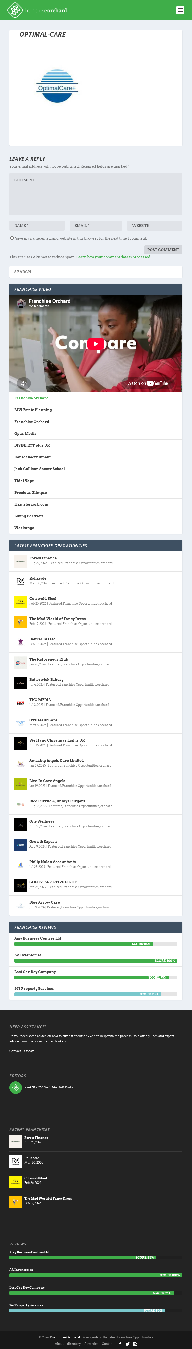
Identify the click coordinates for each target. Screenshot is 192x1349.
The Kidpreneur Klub (49, 659)
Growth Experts (44, 842)
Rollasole (38, 578)
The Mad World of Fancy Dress (58, 619)
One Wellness (42, 821)
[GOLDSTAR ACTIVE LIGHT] (20, 885)
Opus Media (25, 434)
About (59, 1344)
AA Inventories (28, 955)
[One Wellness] (20, 824)
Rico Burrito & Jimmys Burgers (57, 801)
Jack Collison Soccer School (39, 469)
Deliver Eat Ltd (43, 639)
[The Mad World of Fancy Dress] (20, 622)
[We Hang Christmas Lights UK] (20, 743)
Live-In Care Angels (48, 781)
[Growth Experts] (20, 845)
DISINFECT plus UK (32, 445)
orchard (107, 563)
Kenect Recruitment (32, 457)
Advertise (91, 1344)
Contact (108, 1344)
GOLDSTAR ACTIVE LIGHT (53, 882)
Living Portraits (29, 516)
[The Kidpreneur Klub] (20, 662)
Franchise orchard (31, 398)
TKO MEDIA (40, 700)
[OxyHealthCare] (20, 723)
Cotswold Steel (43, 599)
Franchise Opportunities (82, 563)
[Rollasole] (20, 581)
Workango (24, 528)
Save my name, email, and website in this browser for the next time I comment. (81, 238)
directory (74, 1344)
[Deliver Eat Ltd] (20, 642)
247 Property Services (34, 989)
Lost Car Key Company (35, 972)
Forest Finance (43, 558)
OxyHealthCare (44, 720)
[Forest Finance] (20, 561)
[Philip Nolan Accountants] (20, 865)
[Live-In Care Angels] (20, 784)
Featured (56, 563)
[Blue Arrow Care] (20, 905)
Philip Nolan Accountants (53, 862)
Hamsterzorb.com (31, 504)
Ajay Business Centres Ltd (38, 938)
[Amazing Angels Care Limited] (20, 764)
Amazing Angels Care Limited (57, 761)
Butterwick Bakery (47, 680)
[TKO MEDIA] (20, 703)
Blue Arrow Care (45, 902)
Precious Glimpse (30, 493)
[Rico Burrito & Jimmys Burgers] (20, 804)
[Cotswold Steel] (20, 602)
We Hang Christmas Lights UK (57, 740)
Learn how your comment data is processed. (113, 257)
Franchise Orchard (32, 422)
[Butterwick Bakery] (20, 683)
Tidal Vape (24, 481)
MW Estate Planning (33, 410)
